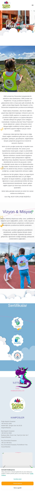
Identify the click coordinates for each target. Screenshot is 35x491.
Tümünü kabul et (17, 483)
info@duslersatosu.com (17, 390)
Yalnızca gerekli (17, 488)
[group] (17, 467)
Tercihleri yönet (17, 479)
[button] (4, 467)
